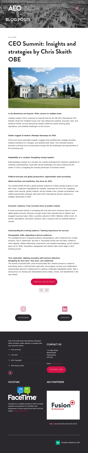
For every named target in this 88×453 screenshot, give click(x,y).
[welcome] (21, 10)
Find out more (16, 350)
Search (10, 373)
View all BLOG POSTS (44, 282)
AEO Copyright (16, 360)
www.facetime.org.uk (21, 411)
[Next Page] (46, 290)
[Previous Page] (41, 290)
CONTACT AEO (56, 369)
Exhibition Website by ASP (70, 443)
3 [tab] (53, 424)
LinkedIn (64, 317)
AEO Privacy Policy (17, 366)
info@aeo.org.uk (56, 364)
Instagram (23, 317)
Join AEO (14, 355)
